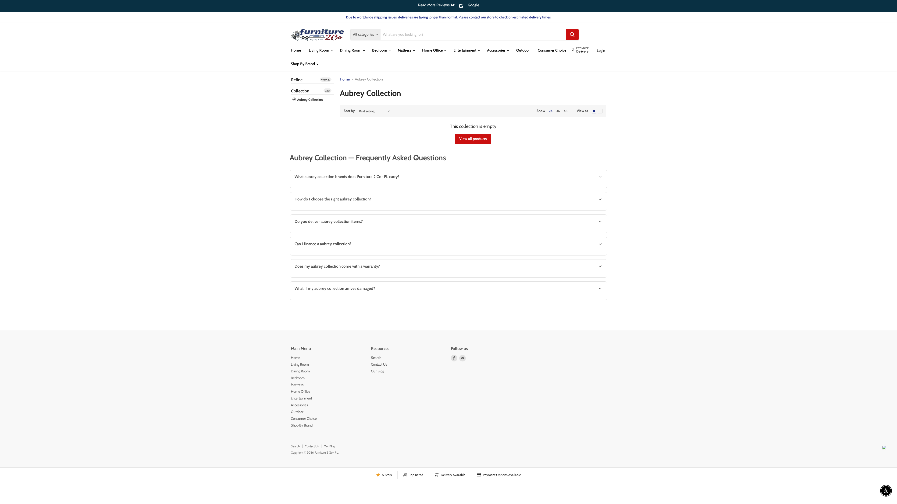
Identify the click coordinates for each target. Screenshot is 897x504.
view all (325, 79)
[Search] (572, 34)
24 (550, 111)
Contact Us (379, 364)
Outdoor (523, 50)
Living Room (319, 50)
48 (565, 111)
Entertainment (465, 50)
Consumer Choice (552, 50)
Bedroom (380, 50)
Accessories (496, 50)
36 (558, 111)
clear (327, 90)
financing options (329, 255)
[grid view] (594, 111)
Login (601, 51)
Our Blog (377, 371)
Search (376, 358)
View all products (473, 138)
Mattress (405, 50)
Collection (300, 91)
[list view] (600, 111)
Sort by (349, 111)
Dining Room (351, 50)
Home (296, 50)
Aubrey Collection (309, 100)
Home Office (433, 50)
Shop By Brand (303, 64)
